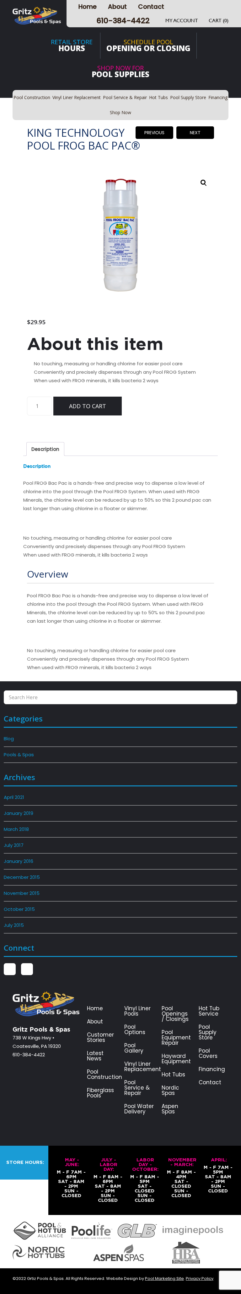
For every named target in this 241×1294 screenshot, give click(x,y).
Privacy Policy (199, 1278)
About (117, 6)
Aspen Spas (170, 1109)
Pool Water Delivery (139, 1109)
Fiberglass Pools (100, 1093)
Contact (151, 6)
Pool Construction (104, 1074)
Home (87, 6)
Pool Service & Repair (137, 1088)
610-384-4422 (123, 20)
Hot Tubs (173, 1074)
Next (195, 132)
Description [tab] (45, 449)
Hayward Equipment (176, 1059)
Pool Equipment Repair (176, 1038)
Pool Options (134, 1029)
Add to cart (87, 406)
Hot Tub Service (209, 1011)
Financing (212, 1069)
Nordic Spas (170, 1090)
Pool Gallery (133, 1048)
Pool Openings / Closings (175, 1014)
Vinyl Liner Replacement (142, 1066)
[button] (203, 182)
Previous (154, 132)
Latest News (95, 1056)
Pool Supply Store (208, 1032)
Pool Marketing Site (164, 1278)
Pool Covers (208, 1053)
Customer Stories (100, 1037)
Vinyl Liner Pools (137, 1011)
